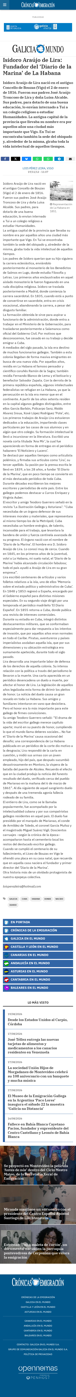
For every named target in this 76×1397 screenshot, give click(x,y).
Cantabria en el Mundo (30, 979)
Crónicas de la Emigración (33, 930)
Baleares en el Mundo (29, 988)
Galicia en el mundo (38, 1302)
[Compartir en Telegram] (59, 159)
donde (47, 899)
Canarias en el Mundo (29, 955)
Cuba (24, 899)
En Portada (20, 922)
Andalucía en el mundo (38, 1325)
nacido (59, 899)
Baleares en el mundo (38, 1335)
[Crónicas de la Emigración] (38, 48)
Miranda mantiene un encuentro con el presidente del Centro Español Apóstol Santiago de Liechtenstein (37, 1213)
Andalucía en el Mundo (30, 963)
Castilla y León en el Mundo (34, 947)
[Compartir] (5, 159)
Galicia (13, 899)
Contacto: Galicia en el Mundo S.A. (38, 1344)
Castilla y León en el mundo (38, 1306)
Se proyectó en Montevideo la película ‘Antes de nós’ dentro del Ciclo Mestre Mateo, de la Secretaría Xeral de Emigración (36, 1172)
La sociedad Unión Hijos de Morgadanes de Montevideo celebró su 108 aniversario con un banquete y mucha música (38, 1074)
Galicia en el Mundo (27, 938)
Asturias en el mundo (38, 1311)
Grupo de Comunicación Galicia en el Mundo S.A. (38, 1349)
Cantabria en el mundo (38, 1330)
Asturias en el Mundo (29, 971)
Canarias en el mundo (38, 1320)
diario (13, 905)
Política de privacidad (38, 1354)
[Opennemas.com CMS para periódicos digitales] (38, 1372)
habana (36, 899)
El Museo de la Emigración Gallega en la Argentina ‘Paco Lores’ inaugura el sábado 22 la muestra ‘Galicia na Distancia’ (37, 1102)
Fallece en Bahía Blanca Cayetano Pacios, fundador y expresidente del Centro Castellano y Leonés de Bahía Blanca (38, 1130)
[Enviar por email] (70, 159)
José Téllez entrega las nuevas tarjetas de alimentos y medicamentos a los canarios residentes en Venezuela (33, 1045)
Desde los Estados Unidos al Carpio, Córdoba (38, 1021)
